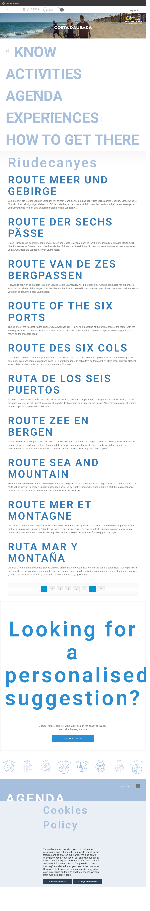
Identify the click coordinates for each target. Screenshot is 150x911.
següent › (138, 786)
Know (35, 52)
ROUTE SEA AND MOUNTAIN (53, 468)
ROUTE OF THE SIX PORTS (60, 311)
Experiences (52, 117)
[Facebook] (11, 9)
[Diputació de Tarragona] (73, 3)
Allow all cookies (57, 881)
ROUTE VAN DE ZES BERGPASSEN (62, 270)
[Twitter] (7, 9)
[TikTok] (28, 9)
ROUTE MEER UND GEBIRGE (58, 185)
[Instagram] (20, 9)
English (133, 10)
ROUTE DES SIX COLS (68, 348)
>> (101, 589)
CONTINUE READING (73, 739)
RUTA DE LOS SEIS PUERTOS (60, 384)
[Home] (73, 25)
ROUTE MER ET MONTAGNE (50, 510)
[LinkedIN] (24, 9)
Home (7, 50)
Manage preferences (88, 881)
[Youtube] (16, 9)
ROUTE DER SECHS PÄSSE (60, 227)
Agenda (34, 95)
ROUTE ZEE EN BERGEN (48, 426)
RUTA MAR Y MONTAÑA (43, 552)
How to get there (72, 139)
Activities (44, 74)
